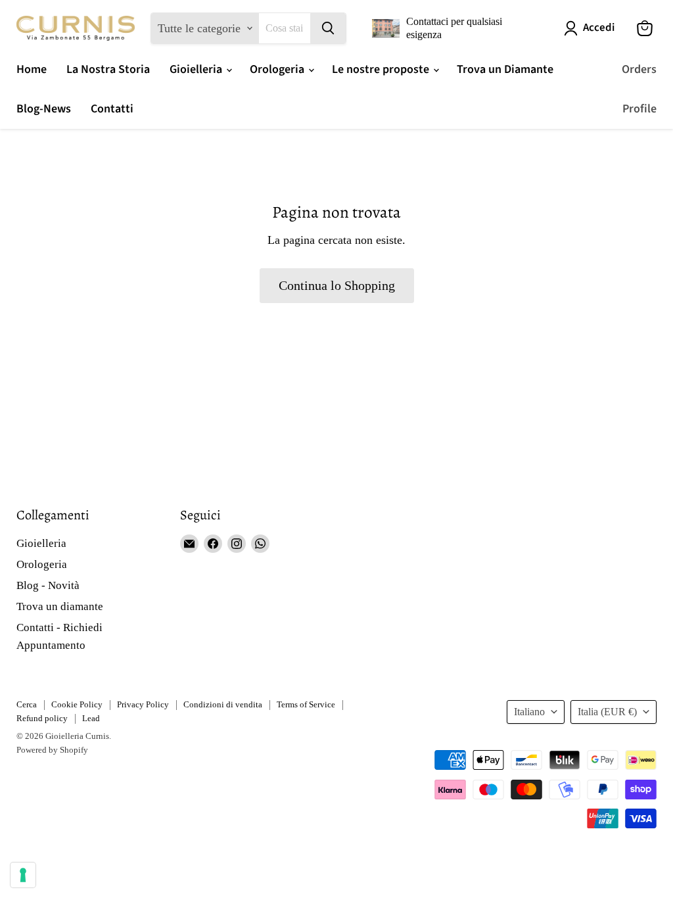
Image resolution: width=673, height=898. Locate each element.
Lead (91, 718)
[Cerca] (328, 28)
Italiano (529, 711)
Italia (607, 711)
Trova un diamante (59, 606)
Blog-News (43, 109)
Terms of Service (306, 704)
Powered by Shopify (52, 750)
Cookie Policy (77, 704)
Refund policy (42, 718)
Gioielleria (197, 69)
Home (31, 69)
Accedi (599, 27)
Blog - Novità (48, 585)
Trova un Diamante (505, 69)
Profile (639, 109)
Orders (639, 69)
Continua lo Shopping (337, 285)
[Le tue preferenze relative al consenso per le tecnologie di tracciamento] (23, 875)
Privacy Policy (143, 704)
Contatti (112, 109)
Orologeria (278, 69)
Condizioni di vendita (222, 704)
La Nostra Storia (108, 69)
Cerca (26, 704)
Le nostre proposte (382, 69)
